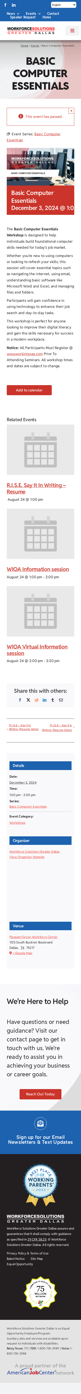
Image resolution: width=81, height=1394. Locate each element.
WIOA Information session (38, 569)
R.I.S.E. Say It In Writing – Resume (36, 488)
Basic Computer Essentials (28, 807)
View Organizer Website (27, 857)
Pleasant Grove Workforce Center (33, 937)
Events (35, 45)
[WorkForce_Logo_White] (35, 1216)
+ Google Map (22, 953)
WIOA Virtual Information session (37, 650)
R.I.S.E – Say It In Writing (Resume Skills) (24, 727)
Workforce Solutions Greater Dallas (34, 852)
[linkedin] (14, 5)
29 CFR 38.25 (37, 1239)
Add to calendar (29, 390)
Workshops (17, 823)
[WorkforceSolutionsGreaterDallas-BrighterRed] (31, 28)
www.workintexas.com (25, 354)
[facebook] (5, 5)
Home (24, 45)
